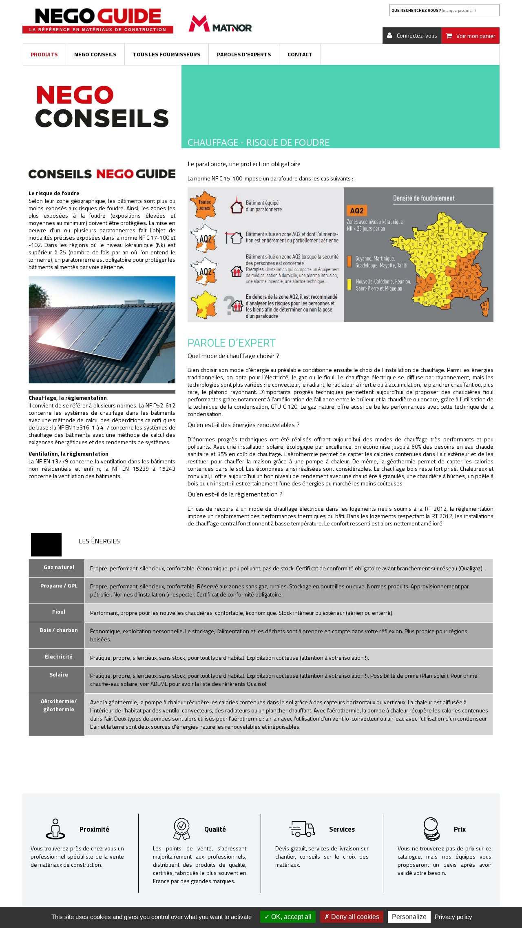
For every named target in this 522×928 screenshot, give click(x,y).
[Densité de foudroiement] (340, 256)
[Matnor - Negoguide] (97, 16)
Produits (44, 54)
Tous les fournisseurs (166, 54)
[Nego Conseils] (101, 106)
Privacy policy (453, 916)
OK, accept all (291, 916)
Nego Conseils (95, 54)
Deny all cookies (354, 916)
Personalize (409, 916)
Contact (300, 54)
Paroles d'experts (244, 54)
